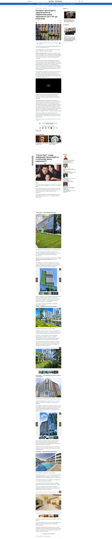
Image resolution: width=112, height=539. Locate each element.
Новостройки (45, 8)
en (29, 1)
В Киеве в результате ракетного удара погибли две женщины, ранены (69, 20)
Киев (37, 131)
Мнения (65, 154)
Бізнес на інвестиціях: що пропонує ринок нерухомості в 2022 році (69, 160)
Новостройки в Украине (46, 536)
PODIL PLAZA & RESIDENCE (55, 401)
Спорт (61, 3)
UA (56, 163)
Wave (64, 3)
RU (60, 163)
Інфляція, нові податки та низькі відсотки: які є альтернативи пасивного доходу (69, 169)
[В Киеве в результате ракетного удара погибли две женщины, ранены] (69, 15)
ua (28, 1)
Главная (37, 8)
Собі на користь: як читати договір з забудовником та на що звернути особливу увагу (69, 188)
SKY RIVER (47, 474)
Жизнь (57, 3)
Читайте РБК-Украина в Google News (48, 533)
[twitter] (32, 159)
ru (31, 1)
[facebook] (32, 157)
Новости (38, 3)
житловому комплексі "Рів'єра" (46, 330)
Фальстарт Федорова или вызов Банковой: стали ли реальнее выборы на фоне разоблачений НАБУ (69, 39)
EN (58, 163)
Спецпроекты (72, 3)
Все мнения (65, 192)
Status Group (47, 195)
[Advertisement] (48, 205)
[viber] (32, 163)
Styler (67, 3)
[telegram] (32, 161)
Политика (49, 3)
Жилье (40, 131)
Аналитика (43, 3)
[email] (32, 165)
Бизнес (53, 3)
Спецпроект (37, 183)
